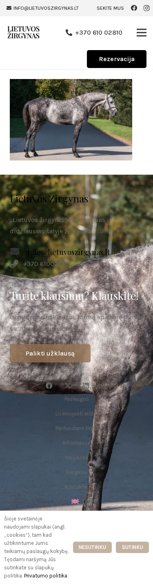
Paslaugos (76, 399)
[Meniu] (141, 32)
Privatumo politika (45, 576)
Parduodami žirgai (76, 428)
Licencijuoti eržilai (76, 414)
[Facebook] (134, 8)
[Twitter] (67, 385)
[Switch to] (76, 501)
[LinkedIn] (86, 385)
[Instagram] (146, 8)
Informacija (76, 443)
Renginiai (76, 472)
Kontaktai (76, 487)
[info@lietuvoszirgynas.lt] (19, 252)
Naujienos (77, 457)
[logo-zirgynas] (23, 32)
